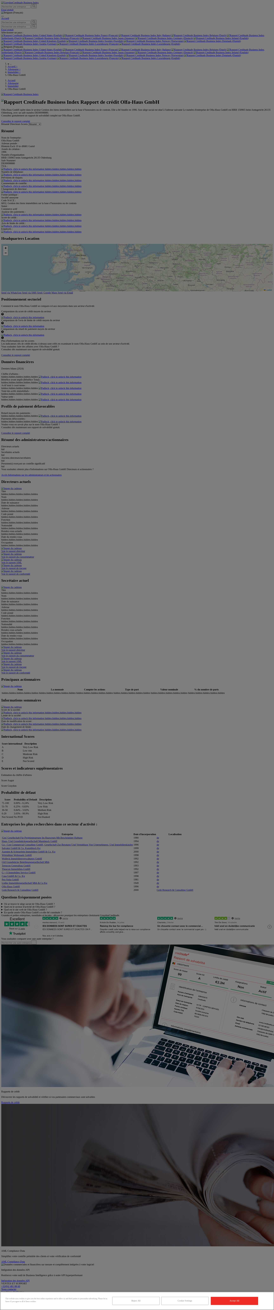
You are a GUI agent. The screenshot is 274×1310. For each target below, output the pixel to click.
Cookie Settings (185, 1301)
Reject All (135, 1301)
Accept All (234, 1301)
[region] (137, 1301)
